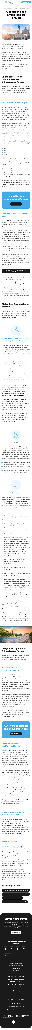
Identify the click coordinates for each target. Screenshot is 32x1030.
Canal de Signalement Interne (16, 1010)
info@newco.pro (16, 991)
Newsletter (15, 932)
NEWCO (16, 971)
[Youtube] (23, 948)
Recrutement (16, 1003)
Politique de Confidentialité (16, 1007)
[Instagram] (17, 948)
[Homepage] (8, 2)
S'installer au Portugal (16, 966)
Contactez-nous (26, 2)
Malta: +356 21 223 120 (16, 982)
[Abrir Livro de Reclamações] (16, 1022)
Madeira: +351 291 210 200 (16, 976)
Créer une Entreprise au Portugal (22, 8)
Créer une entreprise (11, 8)
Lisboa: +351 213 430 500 (16, 979)
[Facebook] (5, 948)
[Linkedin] (11, 948)
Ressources (16, 968)
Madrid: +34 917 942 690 (16, 984)
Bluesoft (21, 999)
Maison (4, 8)
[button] (2, 2)
